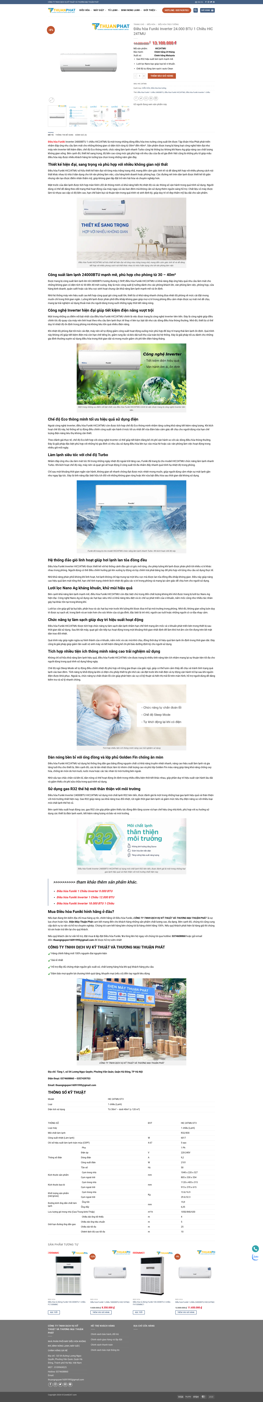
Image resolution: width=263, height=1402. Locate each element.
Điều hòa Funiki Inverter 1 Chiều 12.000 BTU (85, 897)
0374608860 (67, 1078)
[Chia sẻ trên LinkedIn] (156, 98)
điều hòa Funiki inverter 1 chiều (198, 92)
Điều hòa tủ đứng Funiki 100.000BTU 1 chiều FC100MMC (66, 1303)
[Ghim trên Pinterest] (151, 98)
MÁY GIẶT (99, 10)
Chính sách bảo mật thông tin (105, 1350)
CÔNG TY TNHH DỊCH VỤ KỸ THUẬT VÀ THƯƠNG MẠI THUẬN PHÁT (170, 918)
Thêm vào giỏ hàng (162, 76)
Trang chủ (139, 24)
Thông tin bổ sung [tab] (64, 135)
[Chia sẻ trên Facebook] (136, 98)
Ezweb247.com (70, 1395)
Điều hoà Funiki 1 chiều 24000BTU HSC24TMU (194, 1302)
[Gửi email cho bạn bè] (146, 98)
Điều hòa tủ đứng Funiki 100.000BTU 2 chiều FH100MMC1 (151, 1303)
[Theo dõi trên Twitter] (211, 2)
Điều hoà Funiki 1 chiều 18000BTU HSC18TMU (109, 1302)
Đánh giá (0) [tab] (81, 135)
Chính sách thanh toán (102, 1344)
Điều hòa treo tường (168, 24)
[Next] (124, 62)
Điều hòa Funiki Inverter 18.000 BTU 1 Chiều (85, 903)
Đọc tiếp (54, 1312)
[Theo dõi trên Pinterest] (70, 1384)
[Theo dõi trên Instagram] (208, 2)
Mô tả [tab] (51, 135)
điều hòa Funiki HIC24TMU (175, 92)
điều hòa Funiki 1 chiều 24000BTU (150, 92)
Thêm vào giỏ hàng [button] (101, 1312)
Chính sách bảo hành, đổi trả (105, 1334)
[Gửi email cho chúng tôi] (214, 2)
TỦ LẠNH (112, 10)
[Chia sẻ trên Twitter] (141, 98)
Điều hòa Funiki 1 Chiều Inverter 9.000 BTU (84, 891)
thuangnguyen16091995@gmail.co (65, 1379)
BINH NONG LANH (130, 10)
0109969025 (60, 1367)
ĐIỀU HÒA (84, 10)
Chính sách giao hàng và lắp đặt (106, 1339)
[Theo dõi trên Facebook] (206, 2)
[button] (199, 2)
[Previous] (53, 62)
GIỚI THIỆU (149, 10)
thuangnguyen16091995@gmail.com (75, 1085)
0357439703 (83, 1078)
